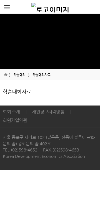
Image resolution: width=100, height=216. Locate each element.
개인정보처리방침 (48, 111)
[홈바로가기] (50, 7)
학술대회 (19, 75)
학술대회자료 (41, 75)
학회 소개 (11, 111)
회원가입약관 (15, 120)
